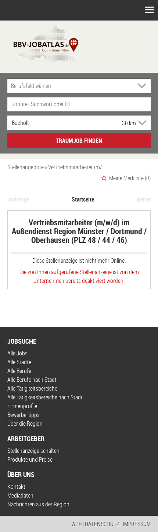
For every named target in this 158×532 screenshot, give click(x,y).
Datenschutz (102, 524)
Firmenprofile (22, 406)
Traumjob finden (79, 141)
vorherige (18, 199)
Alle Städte (19, 362)
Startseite (83, 199)
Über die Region (25, 424)
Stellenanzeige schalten (33, 451)
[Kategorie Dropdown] (143, 85)
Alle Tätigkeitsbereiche (32, 388)
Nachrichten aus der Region (38, 504)
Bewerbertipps (23, 415)
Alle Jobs (17, 353)
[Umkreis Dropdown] (141, 123)
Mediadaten (20, 495)
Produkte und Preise (30, 459)
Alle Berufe (19, 371)
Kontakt (16, 487)
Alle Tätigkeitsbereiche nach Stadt (45, 397)
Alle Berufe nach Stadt (32, 380)
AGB (77, 524)
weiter (144, 199)
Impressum (137, 524)
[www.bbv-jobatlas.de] (39, 43)
